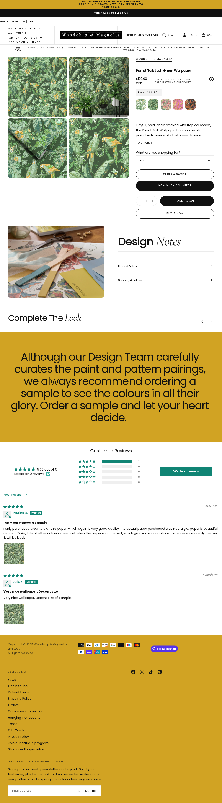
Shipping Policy (19, 698)
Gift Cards (16, 730)
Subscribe (87, 791)
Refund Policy (18, 692)
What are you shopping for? (158, 152)
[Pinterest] (159, 671)
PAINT (34, 28)
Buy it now (175, 213)
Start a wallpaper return (26, 749)
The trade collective (111, 13)
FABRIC (13, 37)
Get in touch (18, 686)
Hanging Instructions (24, 717)
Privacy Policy (18, 737)
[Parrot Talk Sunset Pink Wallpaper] (166, 104)
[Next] (211, 321)
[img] (13, 507)
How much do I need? (174, 185)
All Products (50, 47)
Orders (13, 705)
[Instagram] (142, 671)
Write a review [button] (186, 471)
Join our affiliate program (28, 743)
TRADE (36, 42)
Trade (12, 724)
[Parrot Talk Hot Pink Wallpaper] (178, 104)
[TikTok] (150, 671)
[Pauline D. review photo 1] (13, 553)
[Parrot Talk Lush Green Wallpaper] (153, 104)
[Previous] (202, 321)
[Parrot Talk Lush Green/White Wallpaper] (141, 104)
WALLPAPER (15, 28)
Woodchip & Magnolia (154, 59)
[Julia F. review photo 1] (13, 613)
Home (32, 47)
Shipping (184, 79)
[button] (17, 22)
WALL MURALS (17, 33)
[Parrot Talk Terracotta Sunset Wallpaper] (190, 104)
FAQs (12, 680)
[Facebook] (133, 671)
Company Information (25, 711)
